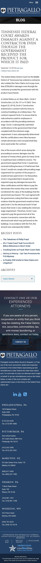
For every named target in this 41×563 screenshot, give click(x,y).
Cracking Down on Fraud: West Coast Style (21, 250)
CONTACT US (20, 342)
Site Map (7, 541)
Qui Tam (20, 68)
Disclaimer (33, 541)
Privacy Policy (19, 541)
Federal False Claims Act (10, 71)
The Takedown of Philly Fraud (16, 239)
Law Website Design (24, 545)
